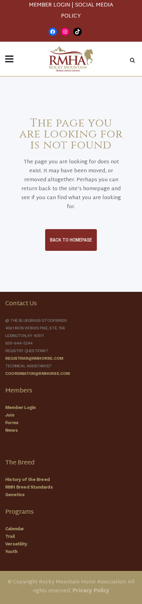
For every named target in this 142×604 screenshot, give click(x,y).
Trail (9, 536)
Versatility (16, 543)
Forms (11, 422)
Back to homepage (71, 240)
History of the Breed (27, 479)
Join (9, 415)
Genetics (15, 494)
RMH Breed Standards (29, 487)
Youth (11, 551)
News (11, 430)
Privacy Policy (90, 591)
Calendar (14, 528)
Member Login (20, 407)
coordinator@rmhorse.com (37, 373)
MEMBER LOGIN (49, 5)
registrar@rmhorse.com (34, 358)
